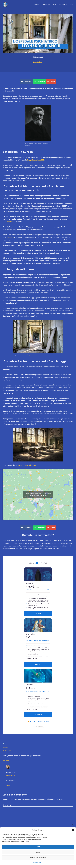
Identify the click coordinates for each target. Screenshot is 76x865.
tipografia (10, 237)
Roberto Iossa (38, 62)
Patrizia (5, 748)
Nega (38, 852)
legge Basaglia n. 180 (35, 160)
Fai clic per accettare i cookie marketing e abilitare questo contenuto (38, 494)
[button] (73, 830)
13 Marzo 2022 (7, 751)
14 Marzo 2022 (10, 775)
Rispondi (6, 761)
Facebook (28, 81)
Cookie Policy (37, 862)
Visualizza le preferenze (38, 857)
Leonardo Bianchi (9, 222)
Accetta (38, 847)
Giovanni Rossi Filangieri (25, 355)
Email (53, 81)
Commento (7, 805)
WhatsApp (41, 81)
